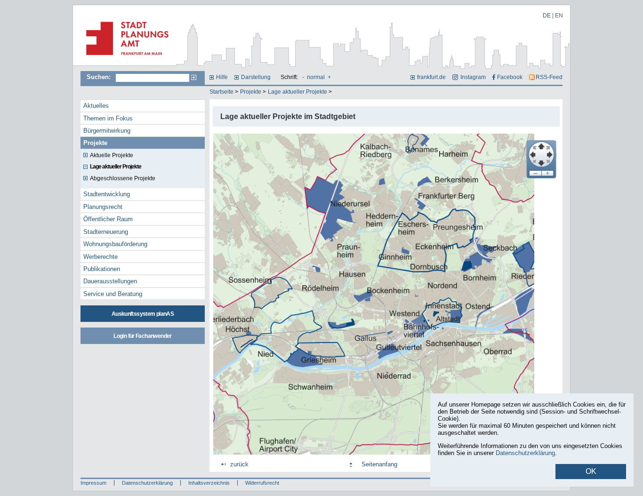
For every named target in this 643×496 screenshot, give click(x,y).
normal (316, 77)
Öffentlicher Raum (108, 219)
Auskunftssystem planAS (143, 314)
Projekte (250, 91)
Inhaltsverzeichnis (209, 483)
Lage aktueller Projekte (297, 91)
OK (591, 471)
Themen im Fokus (108, 118)
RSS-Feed (549, 77)
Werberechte (100, 256)
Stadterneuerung (105, 231)
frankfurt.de (431, 77)
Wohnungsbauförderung (115, 244)
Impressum (93, 483)
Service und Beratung (112, 293)
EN (559, 15)
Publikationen (101, 268)
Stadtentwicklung (106, 194)
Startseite (221, 91)
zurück (239, 464)
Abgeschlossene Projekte (122, 178)
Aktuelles (96, 105)
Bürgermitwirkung (106, 130)
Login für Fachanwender (142, 336)
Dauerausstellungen (110, 281)
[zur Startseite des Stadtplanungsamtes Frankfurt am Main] (124, 59)
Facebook (509, 77)
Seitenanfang (379, 464)
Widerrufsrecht (262, 483)
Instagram (472, 77)
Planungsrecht (102, 206)
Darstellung (256, 77)
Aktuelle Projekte (111, 155)
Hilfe (222, 77)
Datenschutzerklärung (147, 483)
